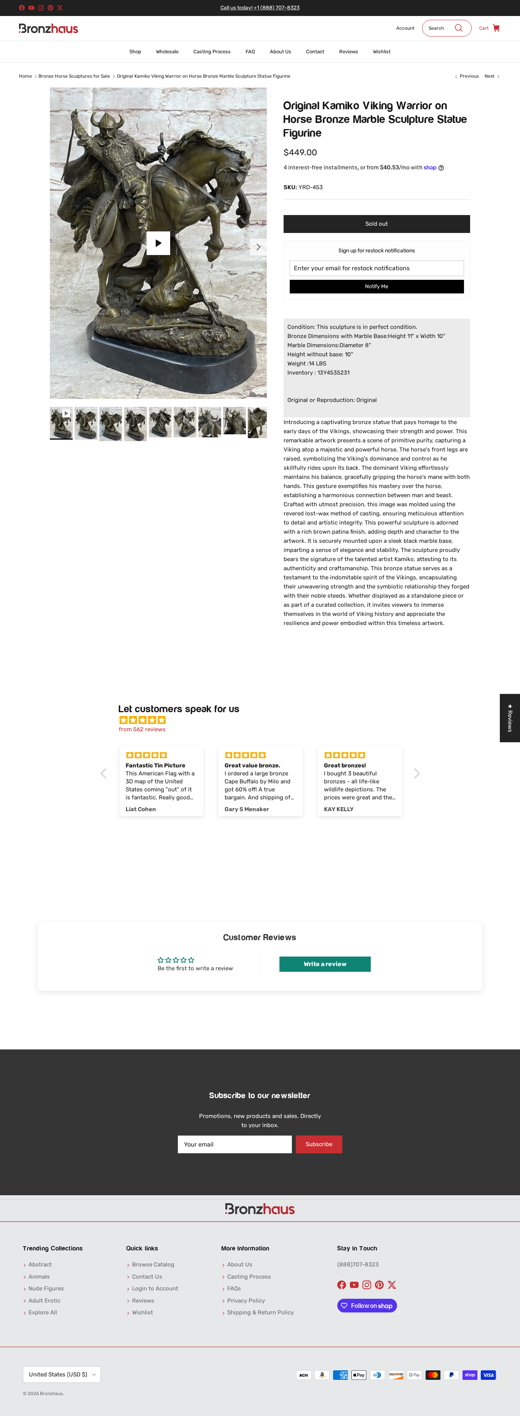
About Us (280, 51)
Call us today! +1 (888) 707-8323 (260, 8)
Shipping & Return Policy (260, 1312)
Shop (135, 51)
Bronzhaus (51, 1393)
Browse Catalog (153, 1264)
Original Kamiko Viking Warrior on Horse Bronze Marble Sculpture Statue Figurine (203, 76)
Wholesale (167, 51)
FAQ (250, 51)
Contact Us (147, 1276)
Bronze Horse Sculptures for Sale (74, 76)
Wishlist (382, 51)
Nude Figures (46, 1288)
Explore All (43, 1312)
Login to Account (155, 1288)
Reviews (348, 51)
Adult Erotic (45, 1300)
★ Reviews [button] (510, 718)
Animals (39, 1276)
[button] (105, 773)
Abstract (40, 1264)
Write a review (325, 964)
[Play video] (158, 243)
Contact (315, 51)
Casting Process (212, 51)
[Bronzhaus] (48, 28)
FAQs (234, 1288)
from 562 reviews (142, 729)
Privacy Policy (246, 1300)
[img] (264, 720)
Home (25, 76)
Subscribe (319, 1144)
